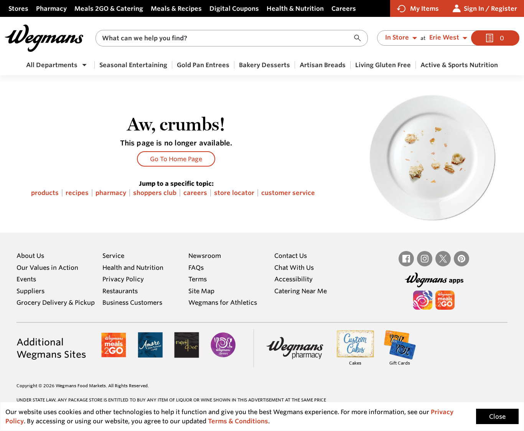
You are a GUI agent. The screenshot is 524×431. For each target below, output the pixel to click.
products (45, 193)
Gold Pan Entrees (203, 65)
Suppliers (30, 291)
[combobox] (232, 38)
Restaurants (120, 291)
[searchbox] (226, 38)
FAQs (196, 267)
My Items (424, 8)
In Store (397, 37)
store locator (234, 193)
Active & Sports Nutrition (459, 65)
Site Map (201, 291)
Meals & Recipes (176, 8)
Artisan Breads (323, 65)
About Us (30, 255)
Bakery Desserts (264, 65)
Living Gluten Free (383, 65)
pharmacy (111, 193)
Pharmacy (51, 8)
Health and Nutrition (132, 267)
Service (113, 255)
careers (195, 193)
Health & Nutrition (295, 8)
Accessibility (293, 279)
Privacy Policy (123, 279)
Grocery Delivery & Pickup (55, 302)
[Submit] (359, 38)
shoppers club (154, 193)
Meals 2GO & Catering (108, 8)
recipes (77, 193)
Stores (18, 8)
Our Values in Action (47, 267)
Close (497, 416)
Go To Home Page (176, 159)
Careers (343, 8)
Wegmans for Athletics (222, 302)
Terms (197, 279)
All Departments (51, 65)
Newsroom (204, 255)
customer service (288, 193)
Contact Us (290, 255)
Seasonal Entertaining (133, 65)
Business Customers (132, 302)
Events (26, 279)
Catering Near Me (300, 291)
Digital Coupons (234, 8)
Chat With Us (294, 267)
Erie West (444, 37)
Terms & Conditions (238, 421)
